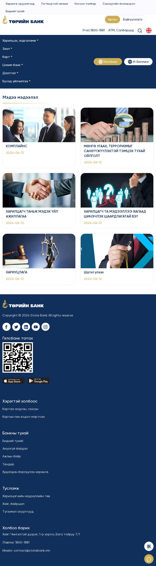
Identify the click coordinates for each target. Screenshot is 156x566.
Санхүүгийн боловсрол (119, 3)
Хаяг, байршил (13, 504)
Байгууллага (132, 19)
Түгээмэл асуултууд (18, 511)
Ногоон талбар (85, 3)
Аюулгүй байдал (15, 448)
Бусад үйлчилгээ (15, 81)
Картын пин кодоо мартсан (23, 417)
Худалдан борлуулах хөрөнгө (25, 472)
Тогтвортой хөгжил (54, 3)
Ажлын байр (11, 456)
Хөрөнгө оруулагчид (20, 3)
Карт (6, 57)
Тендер (8, 464)
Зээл (6, 49)
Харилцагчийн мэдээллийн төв (26, 496)
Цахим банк (11, 65)
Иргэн (112, 19)
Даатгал (9, 73)
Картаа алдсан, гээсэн (20, 409)
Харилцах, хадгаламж (19, 40)
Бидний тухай (15, 11)
